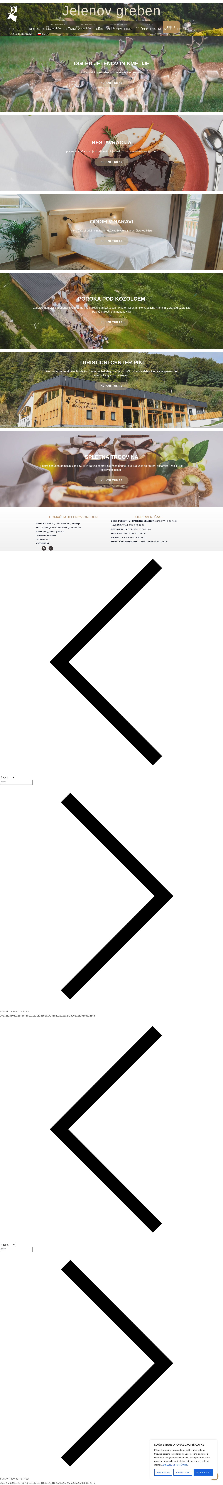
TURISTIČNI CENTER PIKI (112, 29)
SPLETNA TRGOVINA (157, 29)
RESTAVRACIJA (40, 29)
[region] (183, 1459)
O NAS (12, 29)
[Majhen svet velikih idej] (13, 13)
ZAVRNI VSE (183, 1472)
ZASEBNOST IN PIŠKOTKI (175, 1465)
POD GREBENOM (19, 33)
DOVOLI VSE (203, 1472)
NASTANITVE (72, 29)
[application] (18, 29)
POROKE (183, 29)
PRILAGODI (163, 1472)
